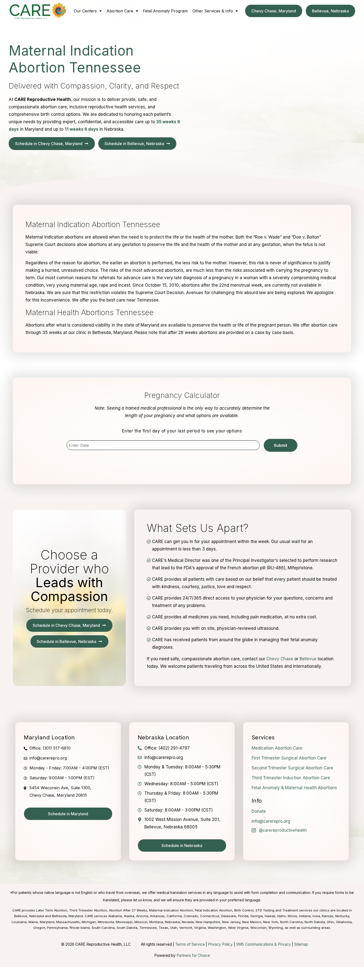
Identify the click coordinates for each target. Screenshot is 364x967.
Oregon (39, 928)
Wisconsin (258, 928)
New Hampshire (208, 922)
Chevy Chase (279, 658)
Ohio (330, 922)
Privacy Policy (220, 944)
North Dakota (315, 922)
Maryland (47, 922)
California (174, 916)
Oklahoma (344, 922)
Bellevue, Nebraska (29, 916)
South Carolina (103, 928)
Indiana (305, 916)
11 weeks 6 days (81, 129)
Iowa (316, 916)
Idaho (281, 916)
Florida (243, 916)
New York (270, 922)
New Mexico (251, 922)
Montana (156, 922)
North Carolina (291, 922)
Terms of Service (190, 944)
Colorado (191, 916)
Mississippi (124, 922)
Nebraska (172, 922)
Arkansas (157, 916)
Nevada (188, 922)
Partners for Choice (193, 955)
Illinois (292, 916)
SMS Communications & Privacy (264, 944)
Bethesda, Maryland (67, 916)
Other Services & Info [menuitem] (212, 10)
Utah (173, 928)
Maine (33, 922)
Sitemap (301, 944)
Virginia (200, 928)
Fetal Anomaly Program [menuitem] (165, 10)
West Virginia (238, 928)
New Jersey (231, 922)
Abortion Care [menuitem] (119, 10)
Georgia (256, 916)
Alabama (115, 916)
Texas (163, 928)
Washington (217, 928)
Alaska (129, 916)
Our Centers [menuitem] (85, 10)
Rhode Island (80, 928)
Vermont (185, 928)
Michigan (89, 922)
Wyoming (275, 928)
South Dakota (127, 928)
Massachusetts (68, 922)
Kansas (327, 916)
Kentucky (342, 916)
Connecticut (209, 916)
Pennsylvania (57, 928)
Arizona (142, 916)
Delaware (228, 916)
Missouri (140, 922)
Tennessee (148, 928)
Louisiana (19, 922)
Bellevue (308, 658)
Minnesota (106, 922)
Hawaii (270, 916)
